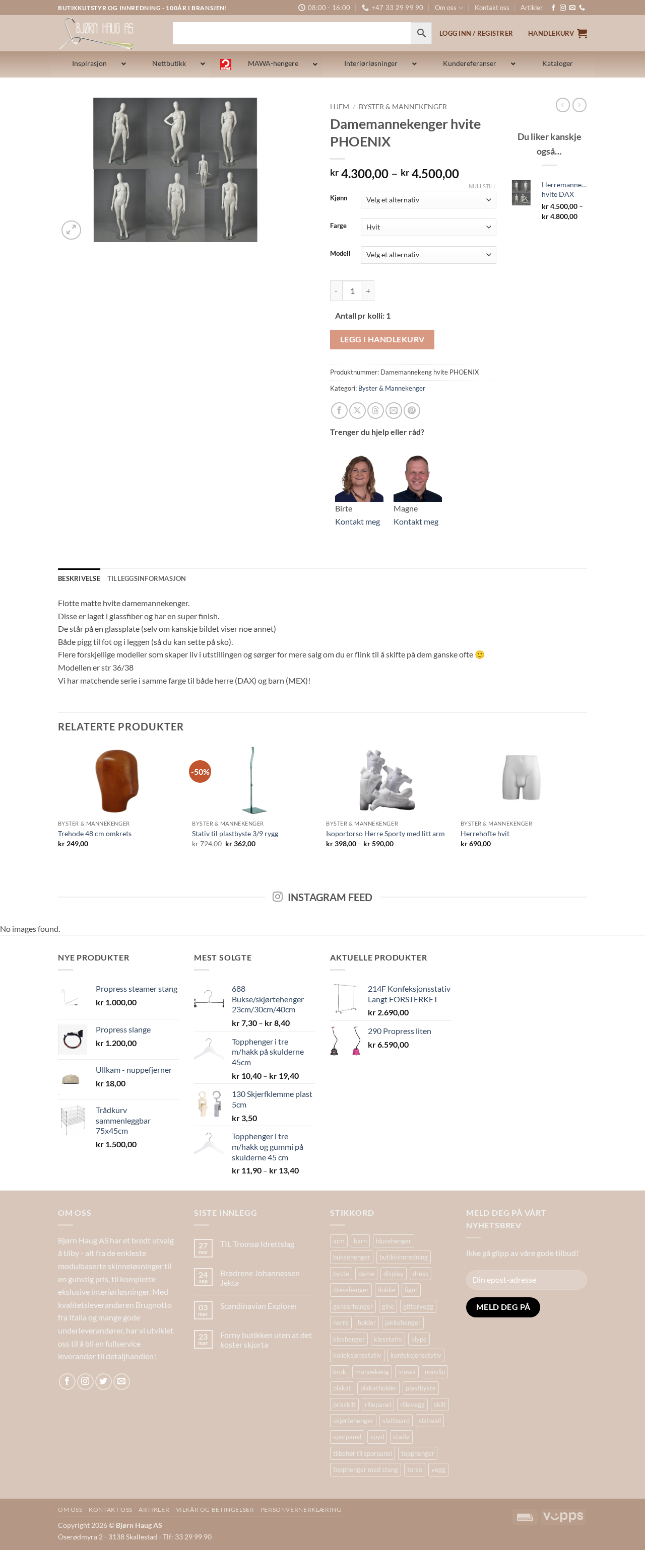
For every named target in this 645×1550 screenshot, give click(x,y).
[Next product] (563, 105)
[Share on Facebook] (339, 410)
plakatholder (378, 1388)
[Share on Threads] (375, 410)
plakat (342, 1388)
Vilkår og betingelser (215, 1509)
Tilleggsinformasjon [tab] (146, 578)
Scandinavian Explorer (258, 1305)
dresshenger (351, 1290)
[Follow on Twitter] (103, 1381)
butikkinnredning (403, 1257)
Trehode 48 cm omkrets (95, 833)
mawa (407, 1372)
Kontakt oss (492, 8)
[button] (557, 33)
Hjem (339, 107)
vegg (438, 1469)
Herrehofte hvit (485, 833)
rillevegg (412, 1404)
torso (414, 1469)
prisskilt (344, 1404)
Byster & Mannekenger (403, 107)
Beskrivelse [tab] (79, 578)
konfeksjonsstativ (416, 1355)
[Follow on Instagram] (563, 8)
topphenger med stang (365, 1469)
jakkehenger (403, 1322)
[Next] (584, 805)
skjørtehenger (353, 1421)
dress (420, 1274)
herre (341, 1322)
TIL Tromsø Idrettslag (257, 1243)
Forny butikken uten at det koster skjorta (266, 1339)
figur (411, 1290)
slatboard (396, 1421)
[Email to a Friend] (393, 410)
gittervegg (418, 1306)
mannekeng (372, 1372)
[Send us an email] (572, 8)
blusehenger (393, 1241)
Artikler (532, 8)
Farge (338, 226)
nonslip (435, 1372)
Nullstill (482, 186)
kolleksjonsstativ (357, 1355)
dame (366, 1274)
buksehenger (351, 1257)
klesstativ (388, 1339)
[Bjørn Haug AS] (108, 33)
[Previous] (58, 805)
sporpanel (347, 1437)
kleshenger (349, 1339)
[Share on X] (357, 410)
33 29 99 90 (193, 1536)
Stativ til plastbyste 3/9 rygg (235, 833)
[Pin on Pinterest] (412, 410)
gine (388, 1306)
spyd (377, 1437)
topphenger (417, 1453)
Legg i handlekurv (382, 339)
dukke (387, 1290)
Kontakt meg (357, 521)
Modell (340, 253)
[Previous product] (579, 105)
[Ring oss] (582, 8)
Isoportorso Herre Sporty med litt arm (385, 833)
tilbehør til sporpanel (362, 1453)
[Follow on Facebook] (553, 8)
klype (419, 1339)
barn (360, 1241)
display (393, 1274)
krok (339, 1372)
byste (341, 1274)
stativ (401, 1437)
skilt (440, 1404)
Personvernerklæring (301, 1509)
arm (339, 1241)
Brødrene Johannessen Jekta (260, 1277)
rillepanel (378, 1404)
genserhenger (353, 1306)
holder (367, 1322)
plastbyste (421, 1388)
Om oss (446, 8)
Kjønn (338, 198)
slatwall (430, 1421)
